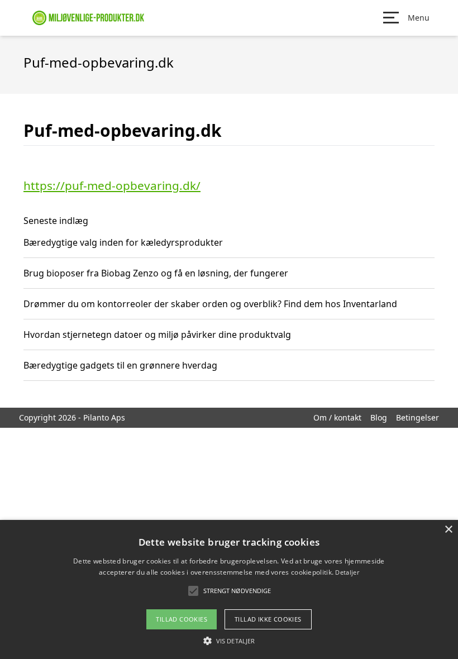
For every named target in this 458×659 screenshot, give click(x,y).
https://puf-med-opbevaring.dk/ (112, 185)
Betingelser (417, 417)
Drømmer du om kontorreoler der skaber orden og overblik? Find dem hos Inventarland (210, 304)
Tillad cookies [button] (181, 619)
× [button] (448, 530)
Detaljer (347, 572)
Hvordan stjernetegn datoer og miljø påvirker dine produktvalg (157, 334)
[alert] (229, 589)
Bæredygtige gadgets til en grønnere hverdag (120, 365)
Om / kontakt (337, 417)
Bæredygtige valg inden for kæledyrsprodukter (123, 242)
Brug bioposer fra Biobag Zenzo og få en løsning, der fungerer (155, 273)
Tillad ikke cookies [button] (268, 619)
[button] (229, 640)
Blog (378, 417)
